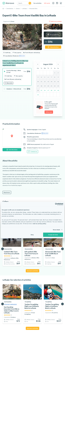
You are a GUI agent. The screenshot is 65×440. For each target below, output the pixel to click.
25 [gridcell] (41, 90)
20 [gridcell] (48, 86)
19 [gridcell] (45, 86)
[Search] (30, 3)
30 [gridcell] (58, 90)
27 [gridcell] (48, 90)
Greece (18, 8)
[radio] (17, 77)
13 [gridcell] (48, 81)
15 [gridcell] (54, 81)
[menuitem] (37, 3)
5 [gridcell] (44, 77)
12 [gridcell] (45, 81)
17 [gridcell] (38, 86)
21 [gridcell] (51, 86)
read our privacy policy (39, 223)
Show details (56, 229)
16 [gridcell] (58, 81)
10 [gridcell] (38, 81)
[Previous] (38, 64)
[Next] (58, 64)
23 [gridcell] (58, 86)
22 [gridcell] (54, 86)
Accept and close (53, 234)
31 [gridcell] (38, 94)
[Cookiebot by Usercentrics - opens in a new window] (56, 204)
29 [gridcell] (54, 90)
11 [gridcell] (41, 81)
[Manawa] (8, 3)
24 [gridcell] (38, 90)
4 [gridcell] (41, 77)
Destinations (9, 8)
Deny (32, 234)
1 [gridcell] (54, 72)
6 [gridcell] (48, 77)
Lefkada (24, 8)
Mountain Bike (33, 8)
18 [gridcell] (41, 86)
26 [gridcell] (45, 90)
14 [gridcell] (51, 81)
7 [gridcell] (51, 77)
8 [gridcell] (54, 77)
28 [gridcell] (51, 90)
